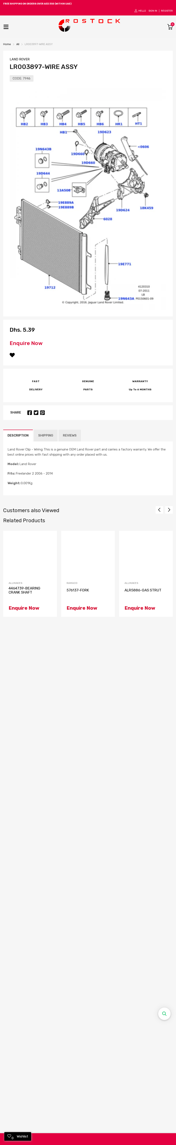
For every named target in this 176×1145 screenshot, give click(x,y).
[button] (164, 1014)
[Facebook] (29, 412)
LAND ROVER (20, 59)
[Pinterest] (42, 412)
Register (167, 10)
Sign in (153, 10)
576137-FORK (78, 590)
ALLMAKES (15, 583)
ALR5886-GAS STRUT (142, 590)
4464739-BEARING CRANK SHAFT (24, 590)
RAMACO (72, 583)
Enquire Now (26, 343)
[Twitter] (36, 412)
